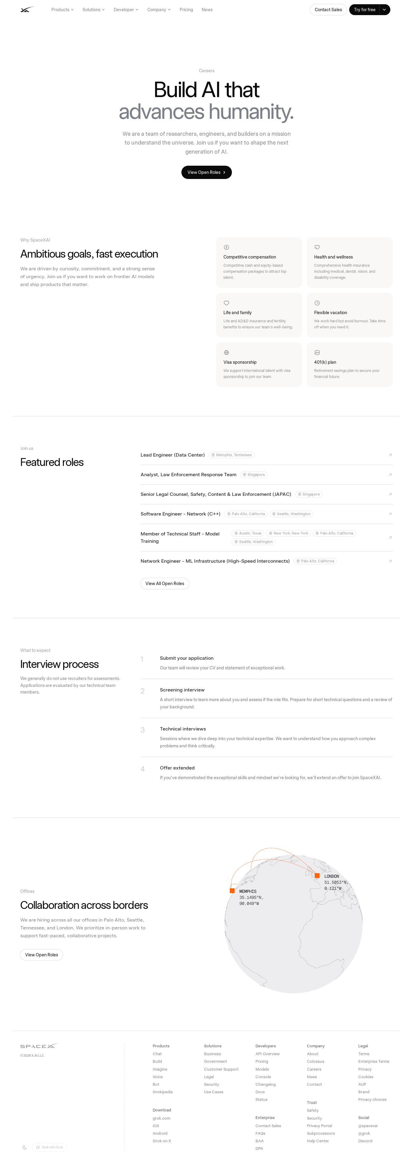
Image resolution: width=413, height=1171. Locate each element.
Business (212, 1054)
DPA (259, 1148)
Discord (365, 1141)
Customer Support (221, 1069)
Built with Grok (52, 1147)
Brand (363, 1092)
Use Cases (213, 1092)
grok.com (161, 1118)
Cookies (365, 1077)
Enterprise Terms (373, 1061)
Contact (314, 1084)
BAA (259, 1141)
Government (215, 1061)
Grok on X (162, 1141)
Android (160, 1133)
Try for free (365, 9)
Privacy (365, 1069)
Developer (124, 9)
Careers (314, 1069)
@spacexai (368, 1126)
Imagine (160, 1069)
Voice (158, 1077)
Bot (156, 1084)
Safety (313, 1110)
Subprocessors (321, 1133)
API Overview (267, 1054)
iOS (156, 1126)
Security (211, 1084)
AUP (362, 1084)
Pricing (186, 9)
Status (261, 1099)
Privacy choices (372, 1099)
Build (157, 1061)
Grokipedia (163, 1092)
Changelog (265, 1084)
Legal (209, 1077)
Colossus (315, 1061)
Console (263, 1077)
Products (60, 9)
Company (156, 9)
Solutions (91, 9)
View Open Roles (203, 172)
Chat (157, 1054)
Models (262, 1069)
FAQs (260, 1133)
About (312, 1054)
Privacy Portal (319, 1126)
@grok (364, 1133)
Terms (363, 1054)
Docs (260, 1092)
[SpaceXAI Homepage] (46, 10)
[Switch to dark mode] (24, 1147)
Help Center (318, 1141)
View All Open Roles (164, 583)
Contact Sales (328, 9)
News (207, 9)
